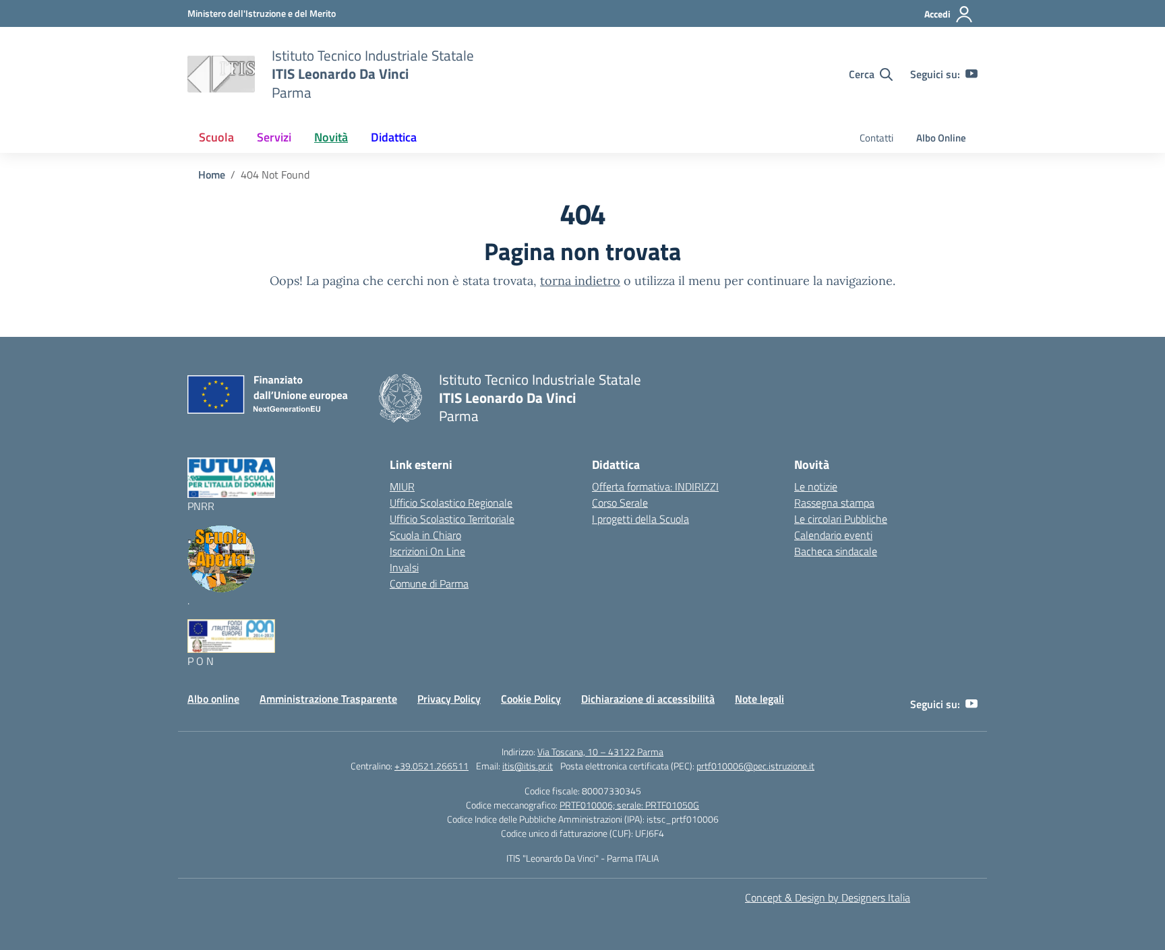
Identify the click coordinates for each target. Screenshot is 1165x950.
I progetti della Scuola (640, 519)
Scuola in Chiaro (425, 535)
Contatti (876, 138)
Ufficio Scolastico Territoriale (452, 519)
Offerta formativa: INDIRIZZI (655, 486)
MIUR (402, 486)
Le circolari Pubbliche (840, 519)
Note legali (759, 699)
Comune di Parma (429, 583)
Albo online (213, 699)
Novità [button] (331, 137)
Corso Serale (620, 503)
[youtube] (971, 74)
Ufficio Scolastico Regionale (451, 503)
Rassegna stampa (834, 503)
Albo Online (941, 138)
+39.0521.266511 (431, 766)
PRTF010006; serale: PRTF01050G (629, 805)
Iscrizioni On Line (427, 551)
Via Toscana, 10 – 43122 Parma (600, 752)
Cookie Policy (531, 699)
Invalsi (404, 567)
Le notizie (815, 486)
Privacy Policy (449, 699)
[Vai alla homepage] (221, 74)
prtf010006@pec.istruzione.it (755, 766)
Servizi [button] (274, 137)
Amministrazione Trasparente (328, 699)
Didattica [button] (394, 137)
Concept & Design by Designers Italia (827, 897)
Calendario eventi (833, 535)
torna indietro (580, 280)
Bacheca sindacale (835, 551)
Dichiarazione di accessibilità (648, 699)
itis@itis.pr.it (527, 766)
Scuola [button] (216, 137)
